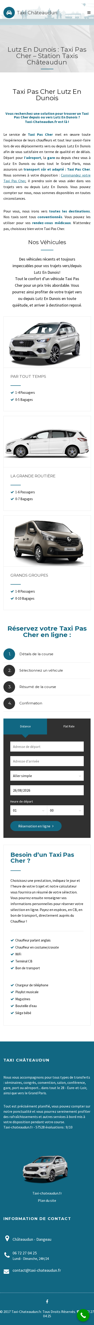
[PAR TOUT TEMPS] (47, 365)
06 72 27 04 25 (25, 1253)
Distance (25, 726)
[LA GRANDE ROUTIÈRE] (47, 465)
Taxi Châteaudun (37, 12)
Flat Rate (68, 726)
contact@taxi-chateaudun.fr (37, 1270)
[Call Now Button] (83, 1315)
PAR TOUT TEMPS (28, 376)
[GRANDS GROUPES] (47, 564)
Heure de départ (21, 801)
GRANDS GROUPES (29, 575)
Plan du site (47, 1200)
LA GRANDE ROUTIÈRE (32, 476)
